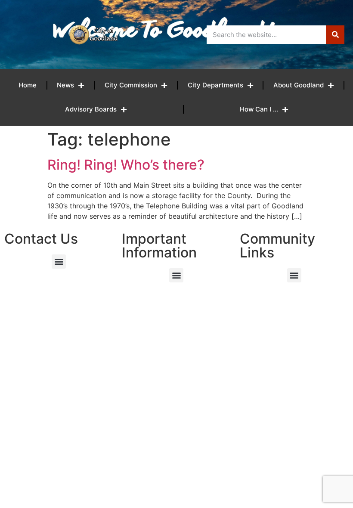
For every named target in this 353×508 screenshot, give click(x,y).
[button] (59, 261)
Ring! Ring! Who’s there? (125, 164)
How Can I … (259, 109)
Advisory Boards (91, 109)
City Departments (215, 85)
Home (28, 85)
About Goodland (298, 85)
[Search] (335, 34)
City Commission (131, 85)
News (65, 85)
